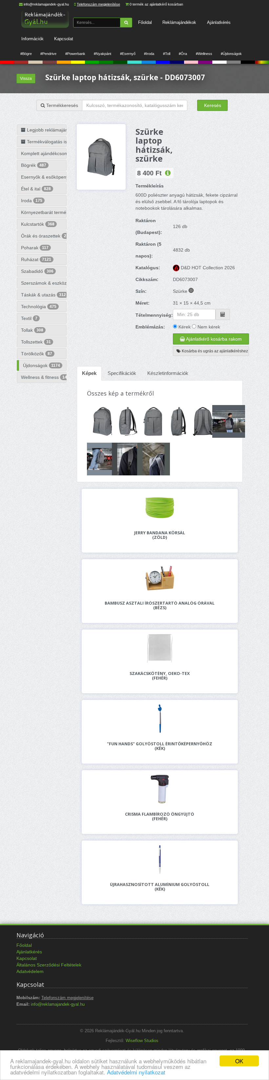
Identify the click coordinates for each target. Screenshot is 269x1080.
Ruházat (36, 259)
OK (239, 1061)
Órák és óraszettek (44, 236)
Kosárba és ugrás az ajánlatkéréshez (214, 351)
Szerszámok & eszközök (44, 283)
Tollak (32, 330)
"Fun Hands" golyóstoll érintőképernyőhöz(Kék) (159, 746)
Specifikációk (122, 373)
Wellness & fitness (44, 377)
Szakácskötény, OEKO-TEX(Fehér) (160, 676)
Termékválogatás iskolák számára (46, 141)
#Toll (166, 54)
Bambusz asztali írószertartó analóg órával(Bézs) (160, 605)
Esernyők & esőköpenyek (44, 177)
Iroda (31, 200)
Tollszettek (36, 342)
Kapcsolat (63, 38)
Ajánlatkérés (219, 22)
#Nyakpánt (102, 54)
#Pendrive (48, 54)
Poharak (35, 247)
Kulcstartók (37, 224)
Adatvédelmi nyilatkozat (136, 1072)
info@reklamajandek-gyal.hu (46, 4)
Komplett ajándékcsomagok (44, 153)
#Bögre (26, 54)
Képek (89, 373)
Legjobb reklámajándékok (46, 130)
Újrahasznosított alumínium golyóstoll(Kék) (159, 887)
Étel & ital (36, 188)
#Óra (183, 54)
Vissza (26, 78)
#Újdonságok (231, 54)
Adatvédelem (30, 971)
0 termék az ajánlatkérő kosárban (156, 4)
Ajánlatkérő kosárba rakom (213, 339)
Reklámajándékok (179, 22)
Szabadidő (37, 271)
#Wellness (204, 54)
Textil (29, 318)
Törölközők (36, 353)
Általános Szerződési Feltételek (48, 964)
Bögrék (33, 165)
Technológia (38, 306)
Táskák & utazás (43, 294)
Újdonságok (41, 365)
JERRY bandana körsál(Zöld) (159, 535)
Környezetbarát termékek (44, 212)
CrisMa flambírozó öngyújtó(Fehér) (159, 816)
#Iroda (149, 54)
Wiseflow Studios (142, 1040)
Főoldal (145, 22)
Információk (32, 38)
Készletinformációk (167, 373)
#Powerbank (75, 54)
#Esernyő (127, 54)
